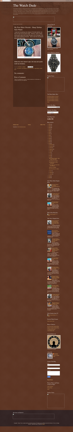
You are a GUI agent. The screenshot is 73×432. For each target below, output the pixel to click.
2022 (49, 130)
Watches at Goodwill (52, 167)
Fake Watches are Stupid (53, 160)
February (51, 172)
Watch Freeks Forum (50, 321)
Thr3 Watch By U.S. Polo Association (53, 163)
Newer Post (15, 124)
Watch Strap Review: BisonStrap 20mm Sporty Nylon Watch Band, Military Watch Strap (55, 222)
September (51, 149)
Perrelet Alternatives (30, 68)
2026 (49, 124)
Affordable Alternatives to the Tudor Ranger (55, 194)
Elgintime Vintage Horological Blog (53, 327)
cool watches (19, 68)
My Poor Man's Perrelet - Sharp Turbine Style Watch (54, 159)
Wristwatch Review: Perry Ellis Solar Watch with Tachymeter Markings (56, 240)
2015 (49, 140)
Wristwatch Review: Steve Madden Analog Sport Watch (55, 268)
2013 (49, 143)
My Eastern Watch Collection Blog (53, 326)
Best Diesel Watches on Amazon (52, 97)
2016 (49, 138)
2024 (49, 127)
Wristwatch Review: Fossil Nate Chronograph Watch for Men (56, 186)
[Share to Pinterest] (32, 67)
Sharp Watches (37, 68)
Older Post (42, 124)
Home (29, 124)
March (50, 170)
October (50, 147)
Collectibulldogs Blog (50, 330)
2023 (49, 129)
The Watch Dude (24, 5)
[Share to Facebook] (31, 67)
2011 (49, 177)
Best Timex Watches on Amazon (52, 99)
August (50, 150)
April (50, 157)
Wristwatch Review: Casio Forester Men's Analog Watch (55, 286)
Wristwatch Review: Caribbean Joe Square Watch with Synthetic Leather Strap (55, 277)
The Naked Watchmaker (51, 329)
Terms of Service (50, 386)
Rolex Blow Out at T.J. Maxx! (54, 168)
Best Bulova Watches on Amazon (52, 96)
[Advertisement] (29, 115)
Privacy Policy (49, 387)
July (50, 152)
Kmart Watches (24, 68)
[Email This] (28, 67)
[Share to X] (30, 67)
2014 (49, 141)
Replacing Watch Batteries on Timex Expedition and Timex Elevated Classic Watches (55, 250)
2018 (49, 135)
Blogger (43, 424)
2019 (49, 133)
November (51, 146)
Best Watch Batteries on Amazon (52, 100)
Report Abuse (50, 379)
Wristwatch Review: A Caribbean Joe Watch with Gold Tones (55, 303)
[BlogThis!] (29, 67)
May (50, 155)
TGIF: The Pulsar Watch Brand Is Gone (55, 231)
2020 (49, 132)
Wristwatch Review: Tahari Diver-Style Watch (55, 203)
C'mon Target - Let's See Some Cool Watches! (54, 165)
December (51, 144)
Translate (55, 113)
